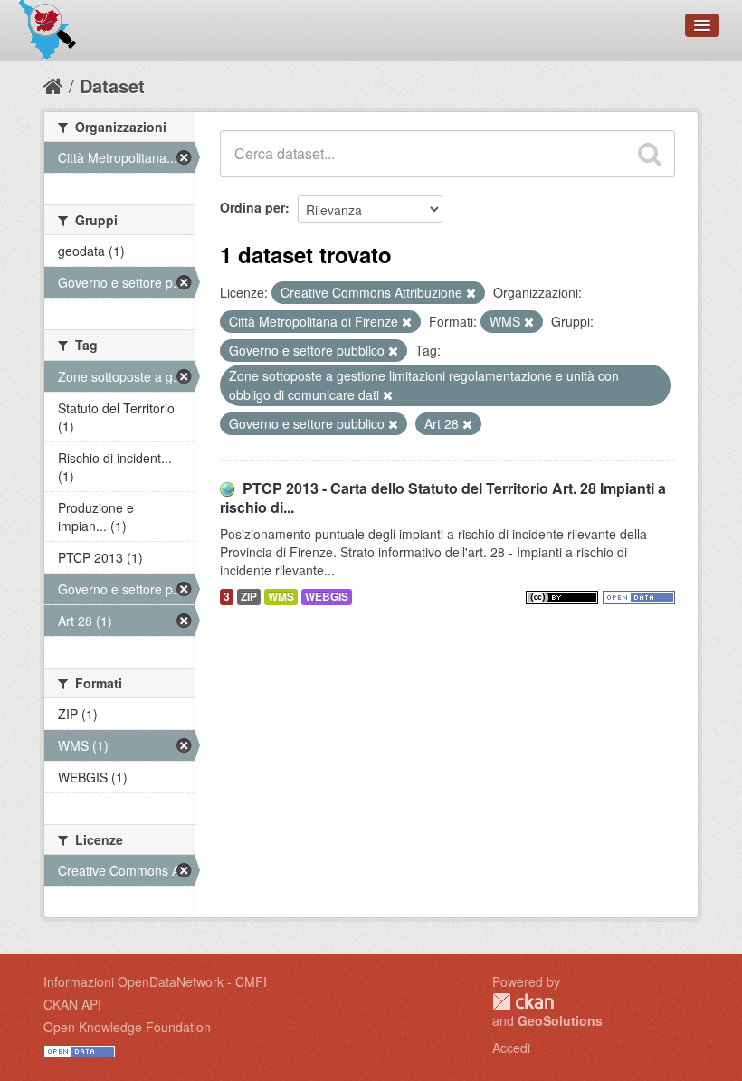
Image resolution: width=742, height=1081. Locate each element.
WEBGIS (326, 596)
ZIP (249, 596)
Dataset (112, 85)
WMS (281, 596)
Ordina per (252, 207)
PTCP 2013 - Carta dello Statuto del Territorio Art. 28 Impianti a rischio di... (443, 497)
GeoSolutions (560, 1020)
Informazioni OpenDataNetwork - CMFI (155, 981)
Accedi (511, 1047)
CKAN (523, 1001)
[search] (649, 153)
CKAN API (72, 1004)
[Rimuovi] (471, 293)
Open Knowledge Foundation (127, 1027)
